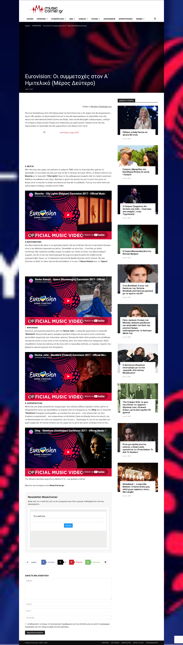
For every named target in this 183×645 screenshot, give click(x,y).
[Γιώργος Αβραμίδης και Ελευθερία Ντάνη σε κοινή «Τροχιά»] (138, 160)
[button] (155, 19)
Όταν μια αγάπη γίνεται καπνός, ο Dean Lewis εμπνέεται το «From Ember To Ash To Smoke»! (138, 448)
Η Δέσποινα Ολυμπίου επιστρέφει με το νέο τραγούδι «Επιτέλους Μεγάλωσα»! (134, 369)
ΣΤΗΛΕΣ (95, 19)
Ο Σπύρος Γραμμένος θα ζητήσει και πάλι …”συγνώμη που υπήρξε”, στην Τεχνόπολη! (137, 210)
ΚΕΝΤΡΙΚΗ (105, 643)
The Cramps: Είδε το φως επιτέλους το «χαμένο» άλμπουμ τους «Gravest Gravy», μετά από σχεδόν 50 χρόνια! (137, 407)
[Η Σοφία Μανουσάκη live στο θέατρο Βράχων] (138, 239)
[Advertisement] (112, 9)
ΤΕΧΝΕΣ (139, 19)
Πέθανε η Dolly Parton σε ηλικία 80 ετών (135, 133)
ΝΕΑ (71, 19)
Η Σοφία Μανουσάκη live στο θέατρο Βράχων (137, 252)
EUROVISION (36, 26)
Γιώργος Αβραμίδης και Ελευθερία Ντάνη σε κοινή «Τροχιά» (136, 172)
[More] (105, 562)
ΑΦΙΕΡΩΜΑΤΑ (109, 19)
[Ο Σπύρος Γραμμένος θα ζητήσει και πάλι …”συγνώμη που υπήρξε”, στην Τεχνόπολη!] (138, 199)
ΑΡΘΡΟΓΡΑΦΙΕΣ (125, 19)
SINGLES (82, 19)
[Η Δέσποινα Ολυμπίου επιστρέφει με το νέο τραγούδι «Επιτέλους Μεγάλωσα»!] (138, 358)
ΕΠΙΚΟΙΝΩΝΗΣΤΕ (152, 643)
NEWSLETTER (126, 643)
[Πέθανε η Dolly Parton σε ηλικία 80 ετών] (138, 120)
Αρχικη (30, 19)
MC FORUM (115, 643)
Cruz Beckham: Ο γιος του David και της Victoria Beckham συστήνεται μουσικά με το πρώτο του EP (138, 289)
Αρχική (27, 26)
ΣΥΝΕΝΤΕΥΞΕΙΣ (57, 19)
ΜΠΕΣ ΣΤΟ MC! (138, 643)
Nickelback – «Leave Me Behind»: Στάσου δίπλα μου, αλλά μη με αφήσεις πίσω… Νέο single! (136, 488)
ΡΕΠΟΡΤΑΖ (41, 19)
